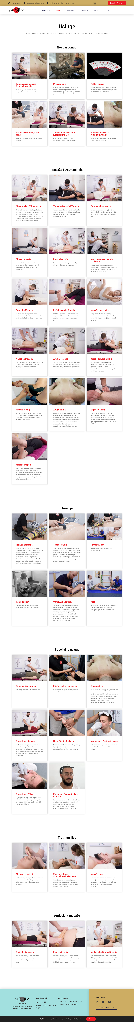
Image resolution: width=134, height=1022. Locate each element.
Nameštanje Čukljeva (63, 741)
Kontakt (107, 10)
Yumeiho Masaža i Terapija (66, 206)
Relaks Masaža (60, 259)
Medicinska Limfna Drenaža (104, 952)
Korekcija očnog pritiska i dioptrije (65, 795)
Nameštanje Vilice (25, 794)
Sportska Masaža (24, 310)
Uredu (91, 1019)
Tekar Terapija (60, 544)
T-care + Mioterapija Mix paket (27, 133)
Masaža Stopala (23, 464)
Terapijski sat (22, 602)
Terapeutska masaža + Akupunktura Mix (27, 85)
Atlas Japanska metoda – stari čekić (103, 260)
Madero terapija (60, 952)
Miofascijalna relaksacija (65, 686)
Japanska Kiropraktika (101, 359)
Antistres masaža (24, 359)
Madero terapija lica (25, 874)
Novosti (96, 10)
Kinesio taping (23, 409)
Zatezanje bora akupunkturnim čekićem (64, 875)
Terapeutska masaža (101, 206)
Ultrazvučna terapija (62, 602)
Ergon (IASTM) (98, 409)
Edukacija (71, 10)
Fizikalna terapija (24, 544)
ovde (80, 1019)
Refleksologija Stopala (64, 310)
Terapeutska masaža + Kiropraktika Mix (64, 133)
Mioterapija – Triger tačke (28, 206)
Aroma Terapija (60, 359)
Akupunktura (59, 409)
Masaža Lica (97, 874)
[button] (94, 3)
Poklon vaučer (97, 84)
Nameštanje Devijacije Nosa (104, 741)
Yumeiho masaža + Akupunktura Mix (100, 133)
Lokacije (44, 10)
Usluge (57, 10)
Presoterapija (59, 84)
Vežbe (94, 602)
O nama (83, 10)
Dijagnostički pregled (26, 686)
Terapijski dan (97, 544)
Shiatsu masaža (23, 259)
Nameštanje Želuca (25, 741)
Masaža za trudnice (100, 310)
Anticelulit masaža (25, 952)
